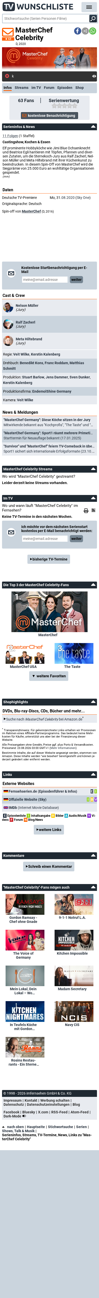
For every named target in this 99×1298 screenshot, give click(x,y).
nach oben (15, 1127)
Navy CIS (72, 1025)
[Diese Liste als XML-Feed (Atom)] (94, 510)
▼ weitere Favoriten (49, 676)
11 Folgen (10, 136)
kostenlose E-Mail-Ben (29, 76)
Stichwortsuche (60, 1127)
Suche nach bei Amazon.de (44, 719)
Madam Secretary (72, 989)
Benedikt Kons (31, 363)
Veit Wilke (21, 354)
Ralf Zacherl (25, 322)
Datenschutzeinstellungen (48, 1104)
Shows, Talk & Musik (18, 1131)
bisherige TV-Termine (50, 559)
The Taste (72, 667)
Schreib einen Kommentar (50, 866)
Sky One (83, 198)
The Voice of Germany (23, 955)
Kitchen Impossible (72, 953)
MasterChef (31, 211)
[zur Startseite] (38, 5)
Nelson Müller (27, 305)
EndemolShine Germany (51, 391)
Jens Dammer (57, 377)
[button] (77, 31)
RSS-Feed (59, 1112)
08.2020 (68, 198)
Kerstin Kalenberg (45, 354)
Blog (76, 1104)
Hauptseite (36, 1127)
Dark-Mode (13, 1116)
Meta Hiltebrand (29, 339)
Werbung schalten (55, 1100)
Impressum (13, 1100)
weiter (76, 280)
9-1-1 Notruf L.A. (72, 918)
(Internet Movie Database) (34, 808)
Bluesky (28, 1112)
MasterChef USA (23, 667)
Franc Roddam (56, 363)
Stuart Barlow (33, 377)
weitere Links (50, 829)
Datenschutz (14, 1104)
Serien (81, 1127)
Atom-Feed (80, 1112)
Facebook (11, 1112)
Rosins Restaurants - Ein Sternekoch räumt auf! (23, 1062)
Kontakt (31, 1100)
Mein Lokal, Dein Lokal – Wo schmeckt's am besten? (23, 991)
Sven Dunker (80, 377)
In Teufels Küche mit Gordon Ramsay (23, 1027)
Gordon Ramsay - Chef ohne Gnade (23, 920)
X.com (43, 1112)
